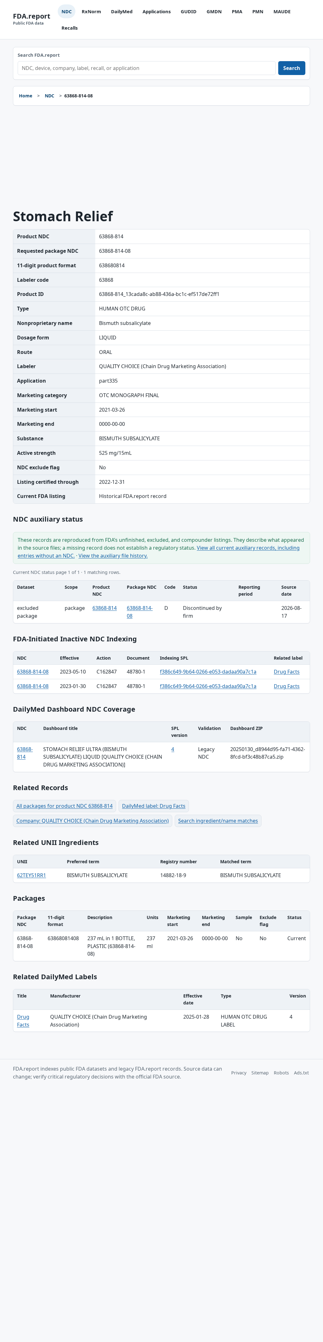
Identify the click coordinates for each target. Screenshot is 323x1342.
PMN (257, 11)
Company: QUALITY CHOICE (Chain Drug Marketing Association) (92, 820)
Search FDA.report (39, 55)
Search (291, 68)
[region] (161, 601)
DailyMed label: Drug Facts (153, 805)
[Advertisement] (161, 157)
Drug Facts (287, 671)
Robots (281, 1073)
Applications (157, 11)
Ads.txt (301, 1073)
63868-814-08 (33, 671)
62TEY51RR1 (31, 875)
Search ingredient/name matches (218, 820)
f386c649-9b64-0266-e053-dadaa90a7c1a (208, 671)
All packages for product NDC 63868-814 (64, 805)
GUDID (189, 11)
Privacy (238, 1073)
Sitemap (260, 1073)
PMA (237, 11)
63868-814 (104, 607)
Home (25, 96)
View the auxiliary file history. (113, 555)
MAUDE (282, 11)
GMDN (214, 11)
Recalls (70, 28)
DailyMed (121, 11)
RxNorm (91, 11)
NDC (67, 11)
